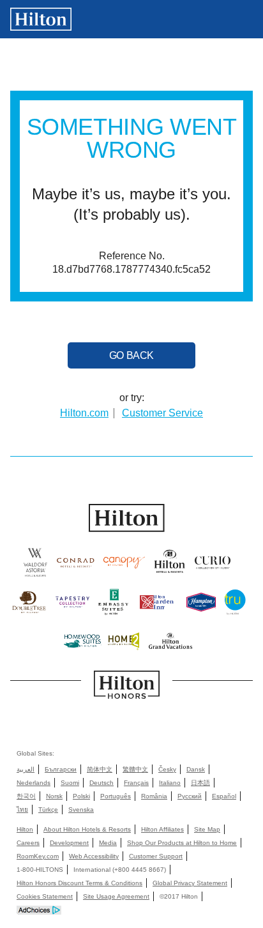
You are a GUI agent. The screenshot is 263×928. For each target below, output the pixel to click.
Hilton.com (84, 413)
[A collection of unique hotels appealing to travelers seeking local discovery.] (212, 566)
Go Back (131, 355)
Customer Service (162, 413)
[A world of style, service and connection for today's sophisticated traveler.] (75, 566)
